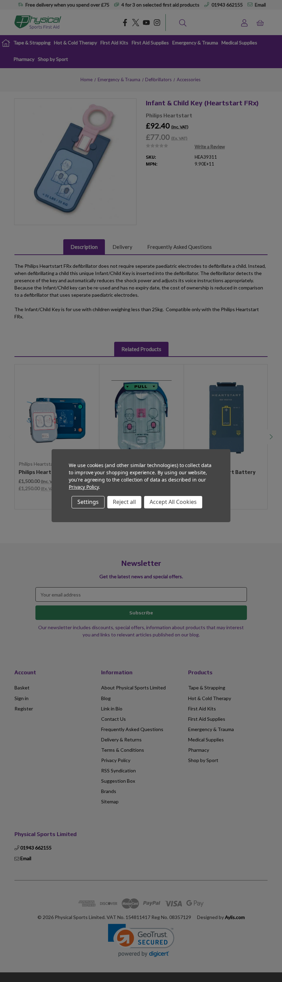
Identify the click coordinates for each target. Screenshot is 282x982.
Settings (88, 502)
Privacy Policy (84, 487)
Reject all (124, 502)
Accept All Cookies (173, 502)
